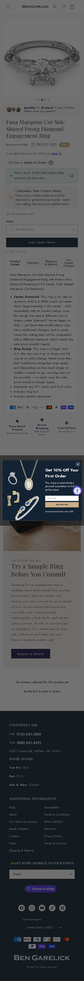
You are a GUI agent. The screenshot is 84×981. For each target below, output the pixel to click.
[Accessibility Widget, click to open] (77, 490)
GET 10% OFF (62, 504)
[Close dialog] (78, 464)
